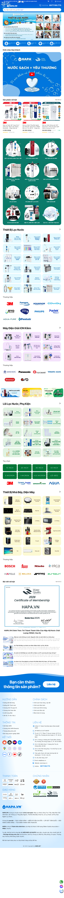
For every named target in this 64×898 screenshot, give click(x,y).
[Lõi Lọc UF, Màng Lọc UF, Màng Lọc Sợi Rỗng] (12, 432)
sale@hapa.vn (42, 760)
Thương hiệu (8, 297)
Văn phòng (47, 834)
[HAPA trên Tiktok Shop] (10, 742)
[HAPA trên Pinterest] (14, 747)
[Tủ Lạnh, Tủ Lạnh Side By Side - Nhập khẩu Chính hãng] (32, 541)
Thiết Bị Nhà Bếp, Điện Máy (19, 492)
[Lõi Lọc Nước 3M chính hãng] (10, 483)
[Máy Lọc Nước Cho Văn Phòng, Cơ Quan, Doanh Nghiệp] (32, 268)
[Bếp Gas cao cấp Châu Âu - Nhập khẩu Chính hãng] (32, 510)
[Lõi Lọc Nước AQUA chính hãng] (54, 483)
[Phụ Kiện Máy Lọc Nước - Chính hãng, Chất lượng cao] (51, 452)
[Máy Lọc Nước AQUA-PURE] (10, 319)
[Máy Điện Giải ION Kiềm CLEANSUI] (10, 379)
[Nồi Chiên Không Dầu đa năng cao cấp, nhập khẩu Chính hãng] (12, 530)
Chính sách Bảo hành (39, 705)
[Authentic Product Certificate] (36, 781)
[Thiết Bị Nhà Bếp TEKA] (25, 566)
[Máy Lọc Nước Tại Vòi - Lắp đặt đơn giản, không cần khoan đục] (51, 248)
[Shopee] (4, 742)
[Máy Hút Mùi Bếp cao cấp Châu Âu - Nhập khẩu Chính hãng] (51, 510)
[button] (27, 39)
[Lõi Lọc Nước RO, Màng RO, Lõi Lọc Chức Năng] (51, 422)
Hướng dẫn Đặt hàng (9, 702)
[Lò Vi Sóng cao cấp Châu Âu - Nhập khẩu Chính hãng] (51, 520)
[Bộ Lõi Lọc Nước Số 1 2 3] (32, 412)
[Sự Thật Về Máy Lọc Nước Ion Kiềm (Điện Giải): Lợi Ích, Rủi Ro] (8, 648)
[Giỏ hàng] (49, 1)
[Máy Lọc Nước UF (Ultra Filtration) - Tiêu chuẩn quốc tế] (32, 258)
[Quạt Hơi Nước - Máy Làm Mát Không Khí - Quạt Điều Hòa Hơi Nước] (51, 500)
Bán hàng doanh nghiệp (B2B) (11, 733)
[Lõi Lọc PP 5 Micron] (10, 475)
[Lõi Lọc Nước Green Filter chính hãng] (39, 483)
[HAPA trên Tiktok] (19, 753)
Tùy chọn (6, 461)
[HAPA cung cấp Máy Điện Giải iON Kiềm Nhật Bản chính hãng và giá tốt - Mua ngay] (32, 26)
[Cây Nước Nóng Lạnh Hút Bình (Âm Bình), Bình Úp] (12, 278)
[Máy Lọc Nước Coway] (54, 303)
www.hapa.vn (43, 763)
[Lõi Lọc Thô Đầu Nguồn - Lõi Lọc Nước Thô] (51, 412)
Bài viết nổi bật (9, 582)
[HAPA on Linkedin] (19, 747)
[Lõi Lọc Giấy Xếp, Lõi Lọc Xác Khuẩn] (12, 442)
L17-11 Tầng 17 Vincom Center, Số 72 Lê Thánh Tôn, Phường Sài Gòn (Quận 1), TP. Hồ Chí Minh (48, 735)
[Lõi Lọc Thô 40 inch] (54, 467)
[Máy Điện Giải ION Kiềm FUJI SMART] (39, 372)
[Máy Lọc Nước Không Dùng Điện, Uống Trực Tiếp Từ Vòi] (12, 248)
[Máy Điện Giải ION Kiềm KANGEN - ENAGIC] (10, 372)
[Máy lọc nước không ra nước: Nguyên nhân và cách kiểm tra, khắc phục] (8, 639)
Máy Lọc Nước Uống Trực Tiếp (43, 812)
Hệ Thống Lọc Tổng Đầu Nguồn (18, 814)
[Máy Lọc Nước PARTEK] (54, 311)
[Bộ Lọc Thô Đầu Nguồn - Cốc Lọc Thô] (32, 288)
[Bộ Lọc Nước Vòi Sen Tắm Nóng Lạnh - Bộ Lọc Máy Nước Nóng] (12, 288)
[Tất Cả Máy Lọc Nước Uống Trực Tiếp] (12, 238)
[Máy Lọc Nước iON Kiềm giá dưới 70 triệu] (32, 356)
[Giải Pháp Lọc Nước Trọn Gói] (51, 278)
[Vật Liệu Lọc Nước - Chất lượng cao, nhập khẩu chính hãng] (32, 452)
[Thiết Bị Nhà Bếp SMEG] (39, 573)
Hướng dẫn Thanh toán (9, 705)
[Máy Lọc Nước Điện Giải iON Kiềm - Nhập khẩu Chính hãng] (12, 336)
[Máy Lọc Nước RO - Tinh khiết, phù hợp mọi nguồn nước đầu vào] (51, 258)
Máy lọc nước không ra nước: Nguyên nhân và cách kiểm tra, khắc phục (34, 637)
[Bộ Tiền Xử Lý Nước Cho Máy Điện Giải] (32, 346)
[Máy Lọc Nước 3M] (10, 303)
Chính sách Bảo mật (39, 710)
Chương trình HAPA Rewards (11, 728)
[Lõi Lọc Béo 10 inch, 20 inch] (54, 475)
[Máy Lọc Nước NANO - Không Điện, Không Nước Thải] (12, 258)
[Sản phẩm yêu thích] (52, 1)
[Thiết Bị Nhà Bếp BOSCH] (10, 566)
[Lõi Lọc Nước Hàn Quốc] (32, 422)
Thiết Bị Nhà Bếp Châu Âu (35, 814)
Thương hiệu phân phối (9, 731)
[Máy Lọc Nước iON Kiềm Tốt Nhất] (51, 356)
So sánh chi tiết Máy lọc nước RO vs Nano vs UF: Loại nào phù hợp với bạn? (35, 653)
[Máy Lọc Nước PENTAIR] (25, 319)
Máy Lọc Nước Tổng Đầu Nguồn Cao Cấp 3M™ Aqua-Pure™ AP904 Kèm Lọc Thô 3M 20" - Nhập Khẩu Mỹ (31, 126)
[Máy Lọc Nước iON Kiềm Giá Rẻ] (12, 356)
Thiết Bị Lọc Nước (13, 229)
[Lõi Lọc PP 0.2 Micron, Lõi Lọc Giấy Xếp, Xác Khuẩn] (39, 475)
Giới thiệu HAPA (7, 726)
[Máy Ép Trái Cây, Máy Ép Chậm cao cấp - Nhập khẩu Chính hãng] (32, 530)
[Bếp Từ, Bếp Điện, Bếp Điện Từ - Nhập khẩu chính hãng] (12, 510)
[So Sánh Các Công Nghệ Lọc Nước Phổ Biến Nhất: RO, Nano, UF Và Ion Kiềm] (8, 664)
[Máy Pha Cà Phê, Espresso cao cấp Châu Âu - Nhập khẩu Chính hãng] (51, 530)
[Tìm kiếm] (5, 9)
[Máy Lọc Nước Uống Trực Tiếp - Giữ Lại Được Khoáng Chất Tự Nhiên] (32, 248)
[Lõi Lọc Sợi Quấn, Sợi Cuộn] (51, 432)
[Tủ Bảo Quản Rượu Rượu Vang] (12, 541)
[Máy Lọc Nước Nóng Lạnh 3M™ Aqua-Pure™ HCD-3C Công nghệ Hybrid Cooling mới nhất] (51, 111)
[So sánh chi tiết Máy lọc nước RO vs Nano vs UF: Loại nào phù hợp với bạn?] (8, 655)
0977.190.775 (55, 5)
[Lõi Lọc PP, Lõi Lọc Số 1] (32, 432)
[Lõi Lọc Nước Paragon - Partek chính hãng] (25, 483)
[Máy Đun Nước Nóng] (32, 278)
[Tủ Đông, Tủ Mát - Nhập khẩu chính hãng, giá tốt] (51, 541)
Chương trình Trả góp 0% (10, 708)
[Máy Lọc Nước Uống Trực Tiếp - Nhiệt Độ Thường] (32, 238)
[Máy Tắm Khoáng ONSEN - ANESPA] (12, 346)
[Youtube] (14, 753)
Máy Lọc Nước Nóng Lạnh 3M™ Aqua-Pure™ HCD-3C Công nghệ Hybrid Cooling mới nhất (50, 126)
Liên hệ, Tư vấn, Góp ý (9, 715)
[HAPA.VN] (12, 5)
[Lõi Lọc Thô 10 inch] (10, 467)
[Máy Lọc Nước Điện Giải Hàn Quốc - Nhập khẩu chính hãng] (51, 336)
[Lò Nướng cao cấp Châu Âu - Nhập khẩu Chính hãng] (32, 520)
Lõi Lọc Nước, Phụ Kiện (16, 403)
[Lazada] (15, 742)
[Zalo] (3, 753)
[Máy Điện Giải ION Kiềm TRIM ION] (54, 372)
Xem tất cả (58, 99)
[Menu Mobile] (4, 5)
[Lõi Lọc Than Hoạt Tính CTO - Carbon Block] (51, 442)
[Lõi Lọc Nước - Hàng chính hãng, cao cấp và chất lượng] (12, 412)
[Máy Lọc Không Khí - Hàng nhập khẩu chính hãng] (12, 500)
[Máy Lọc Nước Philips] (39, 311)
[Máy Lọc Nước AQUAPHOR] (39, 303)
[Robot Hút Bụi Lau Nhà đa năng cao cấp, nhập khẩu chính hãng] (32, 500)
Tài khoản (59, 1)
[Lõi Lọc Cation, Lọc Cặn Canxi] (12, 452)
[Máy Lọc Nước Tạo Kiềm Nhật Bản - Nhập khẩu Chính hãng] (32, 336)
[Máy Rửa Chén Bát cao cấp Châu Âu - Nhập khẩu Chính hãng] (12, 520)
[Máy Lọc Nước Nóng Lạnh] (51, 238)
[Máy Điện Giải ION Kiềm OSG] (25, 379)
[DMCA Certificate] (53, 787)
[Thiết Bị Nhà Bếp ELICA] (54, 566)
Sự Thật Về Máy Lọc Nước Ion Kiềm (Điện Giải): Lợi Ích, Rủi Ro (31, 645)
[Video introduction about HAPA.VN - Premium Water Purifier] (32, 74)
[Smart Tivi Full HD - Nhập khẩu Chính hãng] (12, 551)
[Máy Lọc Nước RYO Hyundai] (10, 311)
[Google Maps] (3, 747)
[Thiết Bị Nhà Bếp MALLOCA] (25, 573)
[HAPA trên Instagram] (9, 747)
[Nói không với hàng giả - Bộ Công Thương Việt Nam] (43, 781)
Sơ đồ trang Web (7, 713)
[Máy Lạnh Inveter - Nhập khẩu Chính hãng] (32, 551)
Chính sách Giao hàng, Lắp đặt (42, 702)
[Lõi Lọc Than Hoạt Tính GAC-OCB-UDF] (32, 442)
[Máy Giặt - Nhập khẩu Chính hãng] (51, 551)
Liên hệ (51, 684)
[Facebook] (9, 753)
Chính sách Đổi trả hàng (40, 708)
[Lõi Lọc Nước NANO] (12, 422)
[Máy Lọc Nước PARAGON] (25, 303)
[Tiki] (20, 742)
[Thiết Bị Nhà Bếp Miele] (39, 566)
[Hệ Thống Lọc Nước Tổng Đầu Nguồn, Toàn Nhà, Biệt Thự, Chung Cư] (51, 288)
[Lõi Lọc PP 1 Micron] (25, 475)
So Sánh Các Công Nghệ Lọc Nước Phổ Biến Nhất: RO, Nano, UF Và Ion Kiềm (35, 661)
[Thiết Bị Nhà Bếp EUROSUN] (54, 573)
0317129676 (45, 730)
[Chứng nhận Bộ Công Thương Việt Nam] (39, 787)
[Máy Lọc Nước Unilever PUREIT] (25, 311)
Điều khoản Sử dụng (39, 713)
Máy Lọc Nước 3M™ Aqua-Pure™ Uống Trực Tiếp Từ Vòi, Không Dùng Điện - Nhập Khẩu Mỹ (11, 126)
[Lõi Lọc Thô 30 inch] (39, 467)
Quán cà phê (20, 836)
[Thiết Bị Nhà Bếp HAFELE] (10, 573)
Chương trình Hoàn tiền (9, 710)
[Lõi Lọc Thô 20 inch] (25, 467)
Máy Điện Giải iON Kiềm (17, 328)
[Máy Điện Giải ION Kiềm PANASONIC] (25, 372)
